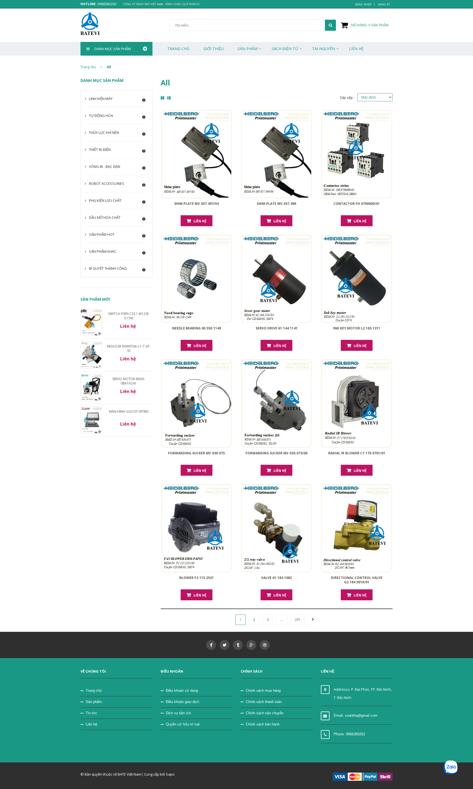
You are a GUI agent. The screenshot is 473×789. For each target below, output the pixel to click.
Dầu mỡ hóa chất (104, 217)
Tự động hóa (101, 115)
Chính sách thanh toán (264, 702)
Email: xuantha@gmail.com (355, 715)
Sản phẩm (248, 48)
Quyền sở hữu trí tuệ (183, 724)
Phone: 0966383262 (349, 734)
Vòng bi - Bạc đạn (104, 166)
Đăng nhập (363, 4)
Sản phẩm (94, 702)
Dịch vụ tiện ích (178, 713)
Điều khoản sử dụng (182, 690)
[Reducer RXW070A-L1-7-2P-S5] (91, 354)
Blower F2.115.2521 (196, 577)
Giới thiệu (213, 48)
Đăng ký (384, 4)
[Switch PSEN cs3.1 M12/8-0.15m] (91, 321)
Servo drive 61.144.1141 (277, 328)
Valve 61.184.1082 (276, 577)
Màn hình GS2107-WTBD (129, 411)
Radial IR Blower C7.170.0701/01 (356, 453)
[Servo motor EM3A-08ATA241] (91, 387)
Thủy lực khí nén (104, 132)
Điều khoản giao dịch (182, 702)
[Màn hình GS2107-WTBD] (91, 419)
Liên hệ (200, 221)
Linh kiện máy (101, 98)
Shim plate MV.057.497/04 (196, 203)
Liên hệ (91, 724)
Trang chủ (178, 48)
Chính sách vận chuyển (264, 713)
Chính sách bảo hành (262, 724)
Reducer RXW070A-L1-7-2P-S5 (129, 348)
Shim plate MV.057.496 (276, 203)
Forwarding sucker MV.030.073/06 (276, 453)
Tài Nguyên (323, 48)
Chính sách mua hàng (263, 690)
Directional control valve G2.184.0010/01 (356, 579)
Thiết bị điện (100, 149)
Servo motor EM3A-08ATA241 (128, 381)
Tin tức (91, 713)
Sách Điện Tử (285, 48)
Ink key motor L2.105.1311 (356, 328)
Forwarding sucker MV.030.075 (196, 453)
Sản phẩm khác (102, 251)
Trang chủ (94, 690)
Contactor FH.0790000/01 (356, 203)
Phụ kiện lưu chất (105, 200)
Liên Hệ (356, 48)
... (282, 619)
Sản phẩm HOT (101, 234)
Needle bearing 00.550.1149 (196, 328)
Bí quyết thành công (108, 268)
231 (298, 619)
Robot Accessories (106, 183)
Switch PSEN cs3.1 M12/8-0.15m (128, 315)
